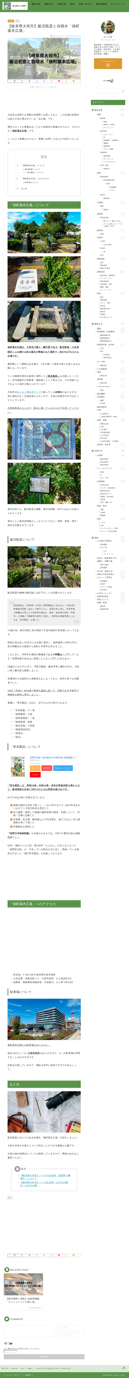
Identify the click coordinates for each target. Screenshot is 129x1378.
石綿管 (102, 403)
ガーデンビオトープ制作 (109, 528)
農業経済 (110, 272)
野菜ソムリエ (110, 599)
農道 (110, 372)
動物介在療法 (105, 268)
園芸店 (102, 311)
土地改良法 (104, 414)
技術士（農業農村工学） (110, 558)
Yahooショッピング (63, 768)
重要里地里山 (105, 491)
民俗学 (110, 238)
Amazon (35, 768)
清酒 (102, 234)
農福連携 (103, 265)
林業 (110, 173)
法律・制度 (104, 165)
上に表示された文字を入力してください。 (23, 1349)
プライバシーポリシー (13, 1375)
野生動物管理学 (109, 180)
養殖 (102, 206)
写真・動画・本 (106, 502)
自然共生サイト (106, 494)
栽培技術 (103, 131)
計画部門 (103, 590)
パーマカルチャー (110, 162)
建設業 (102, 606)
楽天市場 (46, 768)
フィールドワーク (110, 468)
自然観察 (110, 481)
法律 (110, 410)
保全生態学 (104, 462)
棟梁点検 (103, 383)
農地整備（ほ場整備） (110, 332)
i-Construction (110, 386)
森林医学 (107, 198)
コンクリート (108, 554)
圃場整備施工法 (106, 341)
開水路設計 (108, 357)
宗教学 (102, 248)
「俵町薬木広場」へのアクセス (35, 178)
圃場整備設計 (105, 338)
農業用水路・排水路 (110, 345)
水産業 (110, 203)
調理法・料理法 (109, 125)
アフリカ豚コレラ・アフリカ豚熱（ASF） (113, 225)
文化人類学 (108, 245)
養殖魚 (106, 210)
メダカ (102, 522)
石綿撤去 (110, 397)
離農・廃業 (104, 287)
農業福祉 (110, 259)
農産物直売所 (105, 309)
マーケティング (106, 278)
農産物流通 (104, 281)
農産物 (102, 118)
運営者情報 (101, 4)
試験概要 (103, 544)
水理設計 (107, 355)
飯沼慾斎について (32, 169)
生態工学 (61, 4)
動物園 (102, 515)
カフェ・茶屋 (105, 303)
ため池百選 (104, 435)
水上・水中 (104, 478)
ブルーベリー (108, 134)
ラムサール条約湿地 (107, 488)
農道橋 (110, 379)
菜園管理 (103, 152)
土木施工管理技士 (110, 541)
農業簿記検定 (110, 596)
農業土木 (49, 4)
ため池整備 (110, 369)
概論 (110, 329)
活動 (102, 509)
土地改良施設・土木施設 (109, 441)
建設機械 (110, 394)
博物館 (11, 21)
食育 (102, 262)
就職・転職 (110, 603)
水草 (102, 525)
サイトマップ (118, 4)
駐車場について (31, 182)
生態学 (110, 455)
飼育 (110, 519)
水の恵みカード (106, 317)
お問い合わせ (85, 4)
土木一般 (103, 547)
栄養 (105, 122)
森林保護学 (104, 177)
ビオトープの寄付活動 (108, 531)
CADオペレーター (110, 593)
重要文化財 (104, 424)
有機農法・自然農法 (111, 140)
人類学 (102, 241)
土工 (105, 551)
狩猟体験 (113, 187)
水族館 (102, 512)
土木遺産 (103, 429)
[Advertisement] (44, 102)
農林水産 (36, 4)
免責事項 (28, 1375)
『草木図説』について (34, 172)
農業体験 (103, 300)
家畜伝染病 (104, 217)
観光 (110, 293)
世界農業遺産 (105, 432)
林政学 (102, 195)
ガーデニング (108, 159)
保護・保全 (110, 506)
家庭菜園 (107, 156)
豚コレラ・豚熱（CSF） (113, 221)
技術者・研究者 (110, 445)
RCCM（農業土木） (110, 571)
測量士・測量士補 (110, 561)
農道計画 (103, 376)
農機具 (106, 143)
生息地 (102, 499)
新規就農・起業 (106, 284)
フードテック (108, 127)
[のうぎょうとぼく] (15, 9)
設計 (102, 351)
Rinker (38, 763)
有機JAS (107, 169)
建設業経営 (110, 407)
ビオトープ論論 (106, 587)
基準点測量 (104, 565)
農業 (110, 115)
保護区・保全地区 (107, 497)
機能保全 (103, 365)
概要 (102, 400)
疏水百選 (103, 438)
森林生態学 (104, 465)
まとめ (24, 188)
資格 (72, 4)
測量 (102, 390)
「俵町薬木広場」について (33, 165)
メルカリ (35, 775)
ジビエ (112, 190)
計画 (102, 348)
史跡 (102, 427)
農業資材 (107, 146)
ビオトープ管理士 (110, 577)
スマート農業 (108, 149)
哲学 (102, 255)
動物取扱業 (104, 609)
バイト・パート (106, 290)
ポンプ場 (110, 362)
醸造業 (110, 230)
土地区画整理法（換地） (109, 416)
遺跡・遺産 (110, 420)
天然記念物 (104, 485)
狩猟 (108, 184)
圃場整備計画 (105, 335)
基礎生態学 (104, 459)
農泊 (102, 297)
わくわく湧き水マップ (29, 392)
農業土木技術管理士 (110, 574)
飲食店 (102, 306)
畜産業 (110, 214)
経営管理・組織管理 (107, 275)
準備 (102, 472)
